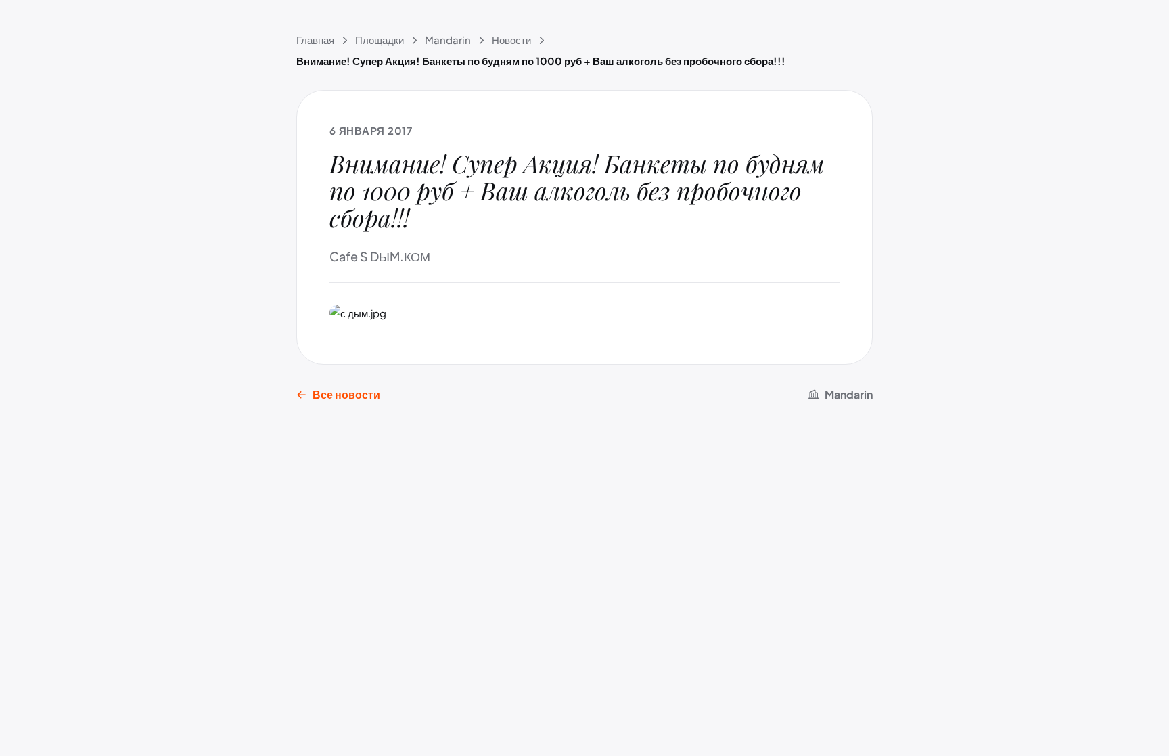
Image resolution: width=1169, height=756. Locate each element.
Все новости (346, 394)
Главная (315, 39)
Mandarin (448, 39)
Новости (511, 39)
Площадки (379, 39)
